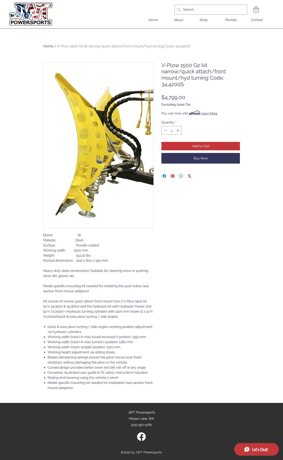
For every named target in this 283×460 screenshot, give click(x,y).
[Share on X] (189, 176)
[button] (256, 9)
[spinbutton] (171, 130)
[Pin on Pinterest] (172, 176)
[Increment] (178, 130)
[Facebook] (141, 436)
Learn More (209, 113)
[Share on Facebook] (164, 176)
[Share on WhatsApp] (181, 176)
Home (48, 46)
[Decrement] (165, 130)
